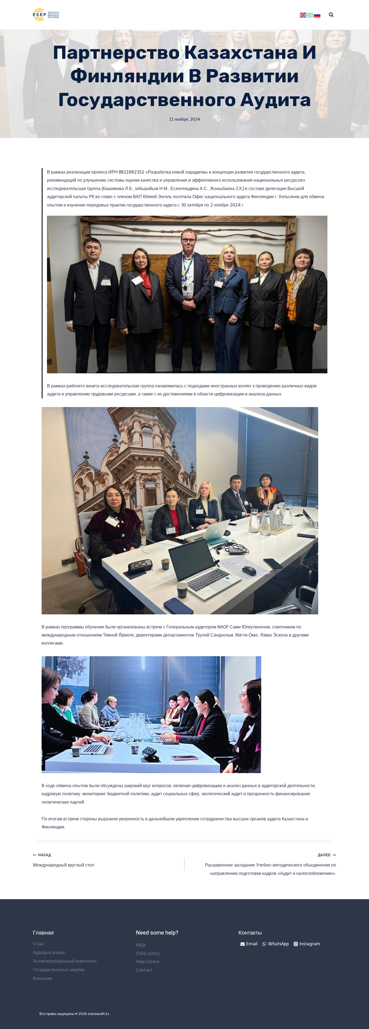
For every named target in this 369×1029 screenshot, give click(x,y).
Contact (144, 970)
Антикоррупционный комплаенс (65, 961)
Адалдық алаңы (49, 952)
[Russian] (317, 14)
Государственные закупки (59, 969)
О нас (38, 943)
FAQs (141, 945)
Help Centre (147, 961)
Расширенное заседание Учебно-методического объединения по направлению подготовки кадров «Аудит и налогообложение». (270, 864)
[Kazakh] (310, 14)
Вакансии (42, 978)
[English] (303, 14)
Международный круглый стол (63, 860)
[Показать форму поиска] (331, 15)
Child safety (148, 953)
